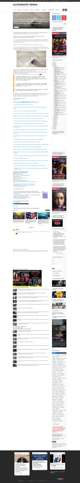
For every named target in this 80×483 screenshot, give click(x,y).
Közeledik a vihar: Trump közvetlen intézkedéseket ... (59, 82)
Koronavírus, (25, 25)
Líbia (53, 393)
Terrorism (57, 408)
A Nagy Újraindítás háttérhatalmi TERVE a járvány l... (60, 95)
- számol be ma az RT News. (34, 33)
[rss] (61, 1)
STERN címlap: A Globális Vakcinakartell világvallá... (59, 77)
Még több (48, 210)
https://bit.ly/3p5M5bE (16, 202)
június (55, 120)
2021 (54, 64)
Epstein (58, 373)
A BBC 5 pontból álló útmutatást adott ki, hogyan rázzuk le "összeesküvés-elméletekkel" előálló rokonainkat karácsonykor (31, 113)
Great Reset (61, 381)
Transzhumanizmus (55, 410)
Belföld (61, 361)
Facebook (24, 0)
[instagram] (64, 1)
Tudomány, (28, 25)
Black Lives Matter (60, 364)
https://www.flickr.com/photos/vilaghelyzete (27, 185)
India (57, 385)
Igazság (62, 384)
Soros (62, 404)
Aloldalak (59, 352)
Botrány (53, 367)
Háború (15, 213)
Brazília (57, 367)
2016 (54, 129)
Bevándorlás (37, 9)
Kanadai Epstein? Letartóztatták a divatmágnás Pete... (59, 94)
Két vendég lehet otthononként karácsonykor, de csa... (58, 87)
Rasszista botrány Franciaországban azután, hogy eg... (59, 70)
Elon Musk (54, 373)
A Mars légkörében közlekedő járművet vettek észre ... (59, 97)
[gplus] (55, 1)
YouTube (28, 0)
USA (63, 413)
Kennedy (62, 388)
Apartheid (54, 359)
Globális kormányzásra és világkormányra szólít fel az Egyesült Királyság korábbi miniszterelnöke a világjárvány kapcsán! (31, 144)
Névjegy (43, 0)
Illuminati (54, 385)
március (55, 123)
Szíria (53, 408)
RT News (17, 99)
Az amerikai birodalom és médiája (57, 312)
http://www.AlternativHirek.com (32, 181)
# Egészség (17, 203)
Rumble (32, 0)
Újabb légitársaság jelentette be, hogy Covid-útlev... (59, 104)
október (55, 116)
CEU (63, 367)
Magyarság (62, 393)
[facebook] (51, 1)
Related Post (16, 210)
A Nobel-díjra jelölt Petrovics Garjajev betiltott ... (59, 85)
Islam (56, 387)
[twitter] (53, 1)
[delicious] (66, 1)
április (55, 122)
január (55, 125)
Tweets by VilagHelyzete (55, 273)
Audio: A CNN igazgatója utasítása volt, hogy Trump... (59, 111)
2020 (54, 65)
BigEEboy (17, 229)
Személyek (19, 9)
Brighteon (36, 0)
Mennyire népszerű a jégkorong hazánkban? (25, 341)
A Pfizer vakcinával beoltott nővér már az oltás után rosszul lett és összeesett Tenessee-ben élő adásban (28, 118)
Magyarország (25, 9)
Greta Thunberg (55, 382)
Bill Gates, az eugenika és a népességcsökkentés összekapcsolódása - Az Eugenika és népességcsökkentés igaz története (30, 149)
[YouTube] (64, 479)
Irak (63, 385)
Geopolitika (59, 379)
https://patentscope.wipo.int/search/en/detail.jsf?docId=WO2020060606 (28, 163)
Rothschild (58, 404)
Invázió (61, 385)
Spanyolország (55, 405)
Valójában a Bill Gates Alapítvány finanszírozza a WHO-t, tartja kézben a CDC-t (25, 139)
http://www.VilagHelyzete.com (22, 173)
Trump (65, 410)
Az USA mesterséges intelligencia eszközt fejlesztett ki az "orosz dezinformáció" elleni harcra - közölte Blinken (30, 221)
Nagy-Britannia (54, 396)
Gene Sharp (54, 379)
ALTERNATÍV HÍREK (25, 4)
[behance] (63, 1)
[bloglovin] (58, 1)
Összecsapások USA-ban (56, 419)
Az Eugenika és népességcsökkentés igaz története (21, 158)
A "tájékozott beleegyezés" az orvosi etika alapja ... (60, 75)
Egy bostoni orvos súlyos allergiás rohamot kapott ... (59, 73)
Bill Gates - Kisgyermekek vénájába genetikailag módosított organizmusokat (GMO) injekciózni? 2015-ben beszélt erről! (31, 155)
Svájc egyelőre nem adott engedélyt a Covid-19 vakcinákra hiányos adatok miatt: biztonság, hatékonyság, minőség (30, 129)
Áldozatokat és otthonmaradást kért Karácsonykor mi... (59, 68)
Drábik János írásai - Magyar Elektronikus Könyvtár (58, 314)
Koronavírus (60, 390)
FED (53, 376)
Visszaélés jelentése (55, 350)
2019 (54, 126)
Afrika (53, 356)
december (55, 66)
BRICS (58, 361)
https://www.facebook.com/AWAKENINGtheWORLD (21, 175)
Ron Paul (53, 404)
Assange (62, 359)
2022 (54, 63)
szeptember (55, 117)
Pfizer (53, 402)
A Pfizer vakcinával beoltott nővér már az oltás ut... (60, 89)
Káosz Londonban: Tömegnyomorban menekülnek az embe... (59, 83)
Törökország (59, 413)
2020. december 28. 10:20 (19, 230)
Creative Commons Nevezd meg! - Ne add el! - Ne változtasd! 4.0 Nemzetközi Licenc (59, 445)
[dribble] (59, 1)
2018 (54, 127)
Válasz (16, 233)
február (55, 124)
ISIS (59, 384)
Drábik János (61, 370)
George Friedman (55, 381)
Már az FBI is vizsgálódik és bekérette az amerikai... (60, 108)
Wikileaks (57, 416)
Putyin (57, 402)
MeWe (40, 0)
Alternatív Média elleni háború (57, 358)
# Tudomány (26, 203)
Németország (61, 396)
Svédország (61, 405)
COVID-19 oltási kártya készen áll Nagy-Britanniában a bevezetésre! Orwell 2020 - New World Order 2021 (29, 123)
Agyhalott (57, 356)
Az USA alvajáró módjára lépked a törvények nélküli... (59, 92)
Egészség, (21, 25)
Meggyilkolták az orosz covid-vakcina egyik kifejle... (59, 80)
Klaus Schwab (54, 390)
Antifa (65, 358)
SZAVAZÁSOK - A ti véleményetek (64, 353)
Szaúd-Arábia (62, 407)
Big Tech (27, 213)
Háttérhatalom (51, 9)
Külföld (31, 9)
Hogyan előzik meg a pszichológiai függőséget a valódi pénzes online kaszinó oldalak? (33, 304)
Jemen (62, 387)
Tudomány (60, 411)
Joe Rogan (58, 388)
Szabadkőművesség (55, 407)
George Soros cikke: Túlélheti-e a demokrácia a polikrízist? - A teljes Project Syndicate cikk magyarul (18, 221)
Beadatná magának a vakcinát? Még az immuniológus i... (59, 109)
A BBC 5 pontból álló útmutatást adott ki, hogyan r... (60, 78)
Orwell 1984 (60, 399)
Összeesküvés (43, 9)
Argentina (58, 359)
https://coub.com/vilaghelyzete (20, 186)
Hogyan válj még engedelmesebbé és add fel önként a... (60, 114)
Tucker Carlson (55, 411)
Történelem (54, 413)
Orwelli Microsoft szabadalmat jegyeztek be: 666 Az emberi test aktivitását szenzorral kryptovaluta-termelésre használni (31, 160)
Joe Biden (54, 388)
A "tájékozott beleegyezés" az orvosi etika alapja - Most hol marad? (23, 104)
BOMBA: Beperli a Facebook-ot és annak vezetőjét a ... (60, 90)
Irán (53, 387)
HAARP (39, 213)
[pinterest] (56, 1)
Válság (53, 416)
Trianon (61, 410)
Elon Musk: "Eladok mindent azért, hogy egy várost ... (60, 99)
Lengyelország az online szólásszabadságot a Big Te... (58, 71)
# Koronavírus (22, 203)
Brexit (61, 367)
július (54, 119)
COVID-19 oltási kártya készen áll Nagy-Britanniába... (60, 102)
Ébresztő (61, 416)
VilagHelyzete (24, 98)
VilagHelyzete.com (27, 102)
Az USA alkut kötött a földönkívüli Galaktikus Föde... (59, 101)
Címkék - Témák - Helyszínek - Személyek (54, 353)
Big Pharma (59, 362)
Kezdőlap (19, 0)
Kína (64, 390)
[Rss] (66, 479)
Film (59, 376)
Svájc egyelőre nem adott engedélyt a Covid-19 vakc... (59, 106)
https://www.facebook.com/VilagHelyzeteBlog (20, 180)
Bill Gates (54, 364)
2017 (54, 128)
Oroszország (54, 399)
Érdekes (57, 9)
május (55, 121)
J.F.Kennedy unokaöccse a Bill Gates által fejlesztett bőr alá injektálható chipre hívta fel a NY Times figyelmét (29, 165)
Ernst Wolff (63, 373)
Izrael (59, 387)
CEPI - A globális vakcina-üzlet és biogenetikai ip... (58, 113)
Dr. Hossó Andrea (55, 370)
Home (15, 9)
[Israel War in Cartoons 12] (17, 327)
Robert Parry (61, 402)
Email (47, 0)
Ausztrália (54, 361)
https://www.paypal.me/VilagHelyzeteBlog (19, 198)
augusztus (55, 118)
